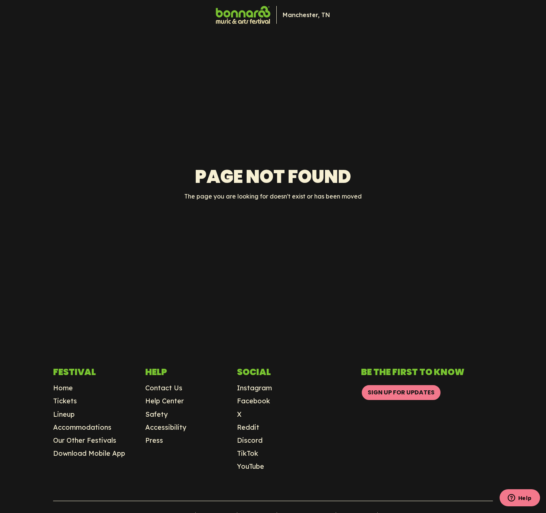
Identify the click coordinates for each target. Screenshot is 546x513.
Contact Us (163, 388)
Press (154, 440)
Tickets (65, 401)
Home (63, 388)
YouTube (250, 466)
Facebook (253, 401)
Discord (250, 440)
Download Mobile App (89, 453)
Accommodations (82, 427)
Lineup (64, 414)
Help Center (164, 401)
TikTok (247, 453)
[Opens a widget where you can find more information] (519, 498)
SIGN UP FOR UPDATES (401, 392)
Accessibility (165, 427)
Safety (156, 414)
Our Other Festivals (84, 440)
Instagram (254, 388)
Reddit (248, 427)
